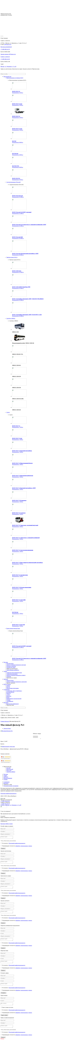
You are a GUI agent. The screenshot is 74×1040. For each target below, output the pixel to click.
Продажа (5, 774)
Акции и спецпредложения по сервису (16, 675)
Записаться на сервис (17, 69)
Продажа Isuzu (10, 663)
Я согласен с (13, 843)
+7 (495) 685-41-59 (5, 71)
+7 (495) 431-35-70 (5, 803)
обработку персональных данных (24, 846)
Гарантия (8, 676)
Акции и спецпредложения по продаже (16, 664)
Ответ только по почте (7, 1007)
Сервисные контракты (11, 674)
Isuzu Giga (8, 770)
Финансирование (7, 778)
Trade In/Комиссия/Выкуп (12, 670)
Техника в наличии (11, 666)
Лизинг (8, 685)
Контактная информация (12, 703)
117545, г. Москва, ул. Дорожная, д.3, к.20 (11, 805)
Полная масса (17, 92)
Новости (8, 693)
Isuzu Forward (9, 769)
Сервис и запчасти (5, 56)
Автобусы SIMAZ (10, 771)
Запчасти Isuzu (10, 680)
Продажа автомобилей (6, 46)
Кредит (8, 687)
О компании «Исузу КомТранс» (14, 690)
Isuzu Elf (8, 767)
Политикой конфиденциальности (17, 843)
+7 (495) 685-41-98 (15, 71)
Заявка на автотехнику (6, 69)
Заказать (3, 848)
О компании (6, 782)
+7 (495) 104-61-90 (5, 801)
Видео (7, 697)
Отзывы (8, 700)
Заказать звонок (5, 54)
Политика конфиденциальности (8, 793)
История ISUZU (10, 692)
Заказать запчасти (27, 69)
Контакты (5, 783)
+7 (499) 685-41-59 (13, 38)
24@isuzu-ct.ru (7, 44)
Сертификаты (9, 701)
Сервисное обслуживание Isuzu (14, 672)
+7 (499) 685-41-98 (15, 40)
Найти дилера (9, 823)
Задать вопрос (4, 1015)
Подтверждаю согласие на (17, 846)
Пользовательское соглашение (10, 785)
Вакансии (8, 696)
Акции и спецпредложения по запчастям (16, 681)
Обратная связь (35, 69)
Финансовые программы (12, 688)
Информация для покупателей (13, 698)
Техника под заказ (10, 667)
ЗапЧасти (5, 776)
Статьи (8, 694)
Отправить (3, 992)
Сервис (5, 775)
